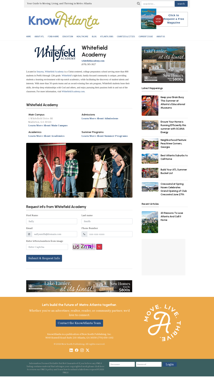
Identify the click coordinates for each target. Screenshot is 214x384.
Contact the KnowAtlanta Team (79, 323)
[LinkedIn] (71, 350)
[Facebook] (76, 350)
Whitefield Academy (54, 71)
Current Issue (146, 36)
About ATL (39, 36)
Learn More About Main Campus (48, 125)
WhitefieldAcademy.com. (73, 91)
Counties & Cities (126, 36)
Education (67, 36)
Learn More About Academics (46, 136)
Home (28, 36)
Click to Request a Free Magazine (173, 19)
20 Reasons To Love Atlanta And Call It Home (172, 216)
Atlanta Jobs (106, 36)
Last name (87, 215)
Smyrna (40, 71)
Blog (94, 36)
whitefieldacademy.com (93, 61)
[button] (34, 170)
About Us (160, 36)
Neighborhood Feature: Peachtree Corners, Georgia (174, 143)
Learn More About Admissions (100, 118)
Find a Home (53, 36)
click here (99, 366)
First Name (32, 215)
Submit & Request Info (44, 258)
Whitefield (66, 75)
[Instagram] (82, 350)
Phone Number (90, 228)
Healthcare (82, 36)
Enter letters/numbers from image (44, 241)
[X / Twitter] (87, 350)
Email (29, 228)
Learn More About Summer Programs (105, 136)
